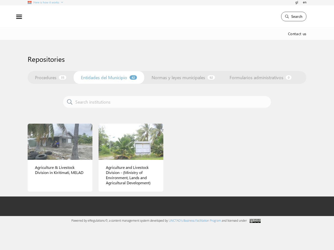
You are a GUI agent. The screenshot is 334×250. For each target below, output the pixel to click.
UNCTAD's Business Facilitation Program (195, 220)
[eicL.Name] (60, 142)
